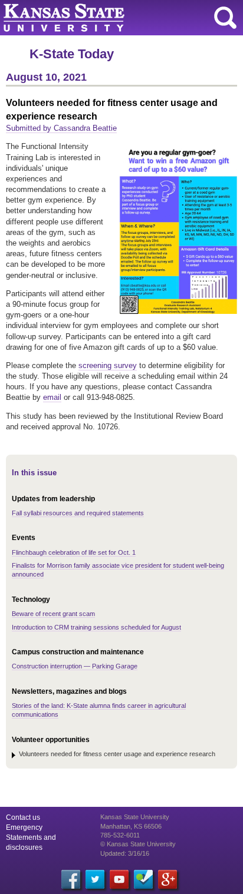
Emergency (24, 827)
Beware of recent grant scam (53, 613)
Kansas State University (107, 17)
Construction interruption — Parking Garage (74, 666)
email (52, 397)
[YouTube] (119, 879)
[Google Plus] (167, 879)
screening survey (107, 365)
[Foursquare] (143, 879)
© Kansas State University (138, 843)
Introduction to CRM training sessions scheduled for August (96, 627)
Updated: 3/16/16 (124, 853)
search (225, 17)
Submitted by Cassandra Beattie (61, 128)
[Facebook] (70, 879)
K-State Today (71, 54)
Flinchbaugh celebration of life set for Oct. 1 (74, 552)
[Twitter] (95, 879)
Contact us (23, 817)
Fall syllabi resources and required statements (78, 512)
